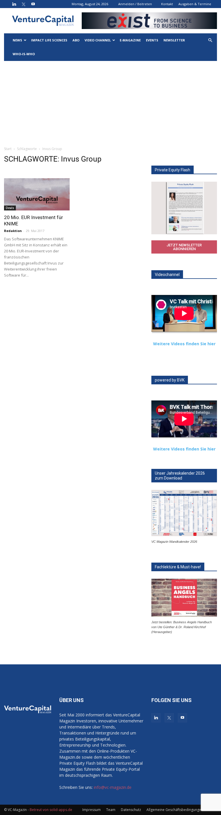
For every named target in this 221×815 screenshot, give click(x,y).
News (17, 40)
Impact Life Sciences (49, 40)
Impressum (91, 809)
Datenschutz (131, 809)
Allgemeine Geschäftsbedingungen (174, 809)
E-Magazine (130, 40)
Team (110, 809)
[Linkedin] (14, 4)
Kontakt (167, 4)
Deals (10, 208)
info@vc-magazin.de (113, 787)
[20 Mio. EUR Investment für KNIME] (37, 194)
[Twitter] (23, 4)
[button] (210, 40)
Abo (76, 40)
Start (8, 148)
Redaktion (13, 231)
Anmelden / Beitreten (135, 4)
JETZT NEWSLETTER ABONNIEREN (184, 247)
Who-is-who (24, 54)
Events (152, 40)
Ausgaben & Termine (194, 4)
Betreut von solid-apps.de (51, 809)
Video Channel (98, 40)
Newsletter (174, 40)
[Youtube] (33, 4)
